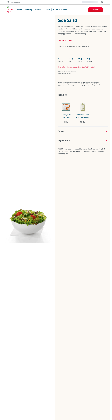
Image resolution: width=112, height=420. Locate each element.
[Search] (102, 2)
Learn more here (102, 86)
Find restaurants (15, 2)
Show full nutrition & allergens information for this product (76, 67)
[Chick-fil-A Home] (10, 9)
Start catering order (65, 41)
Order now (95, 9)
